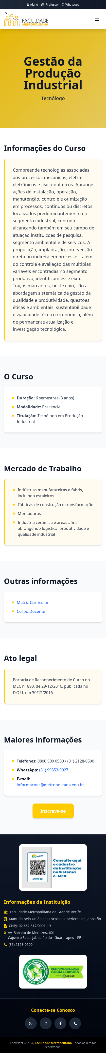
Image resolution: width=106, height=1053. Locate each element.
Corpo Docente (31, 611)
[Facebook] (60, 1023)
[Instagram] (46, 1023)
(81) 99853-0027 (53, 770)
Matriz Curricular (33, 602)
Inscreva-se (53, 811)
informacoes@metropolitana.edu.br (50, 784)
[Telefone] (75, 1023)
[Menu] (97, 19)
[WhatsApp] (31, 1023)
